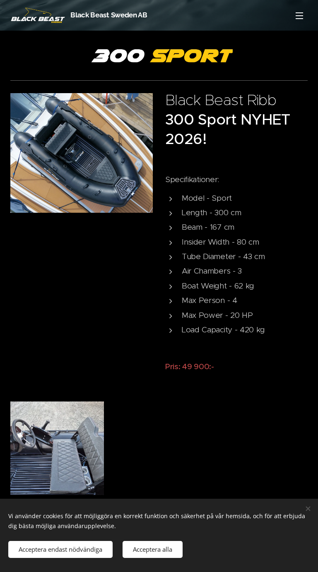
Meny (299, 15)
